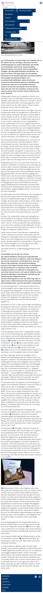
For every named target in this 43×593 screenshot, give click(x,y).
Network (6, 488)
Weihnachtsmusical (27, 538)
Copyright (5, 587)
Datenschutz (6, 584)
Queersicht (15, 414)
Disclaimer (5, 582)
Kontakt (5, 579)
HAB (20, 343)
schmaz (22, 347)
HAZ (15, 345)
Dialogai (13, 341)
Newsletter (6, 576)
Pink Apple (17, 428)
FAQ (3, 590)
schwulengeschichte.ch (28, 249)
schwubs (6, 350)
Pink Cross (31, 527)
